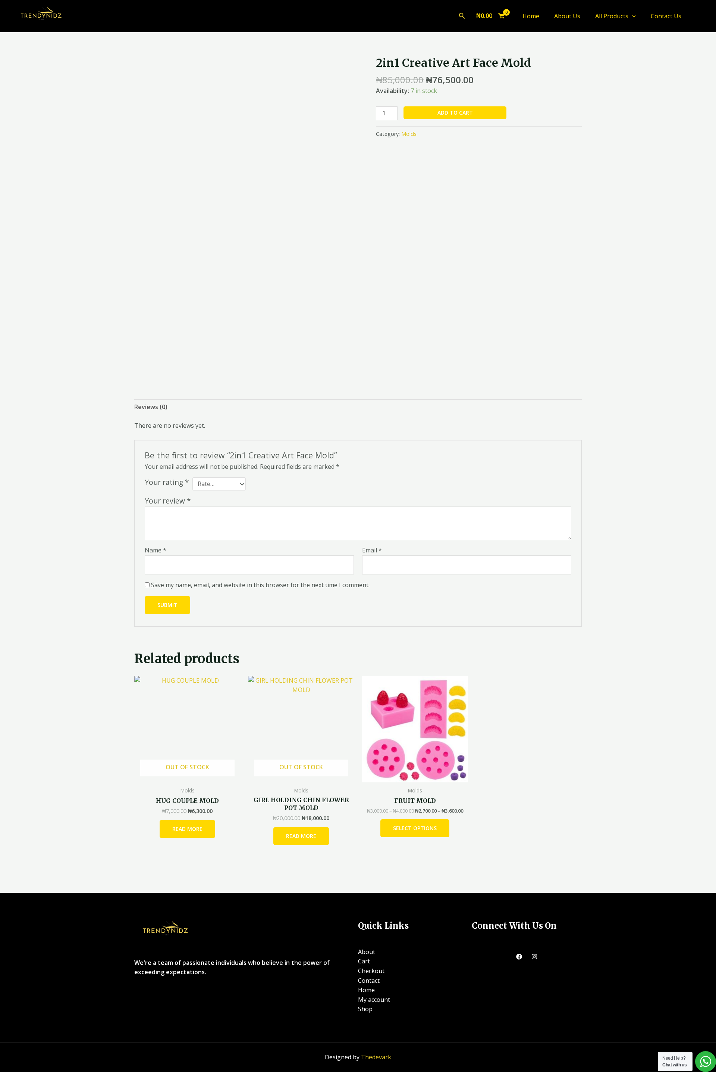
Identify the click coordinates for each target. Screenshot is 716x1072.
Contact (369, 980)
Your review (168, 501)
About (366, 952)
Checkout (371, 971)
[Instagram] (534, 957)
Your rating (167, 482)
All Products (611, 16)
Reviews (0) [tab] (150, 407)
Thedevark (376, 1057)
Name (155, 550)
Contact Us (666, 16)
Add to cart (455, 112)
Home (530, 16)
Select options (415, 828)
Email (372, 550)
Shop (365, 1009)
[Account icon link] (699, 16)
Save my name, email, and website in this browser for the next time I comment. (260, 585)
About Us (567, 16)
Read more (187, 828)
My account (374, 999)
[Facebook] (519, 957)
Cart (364, 961)
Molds (409, 133)
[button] (462, 16)
